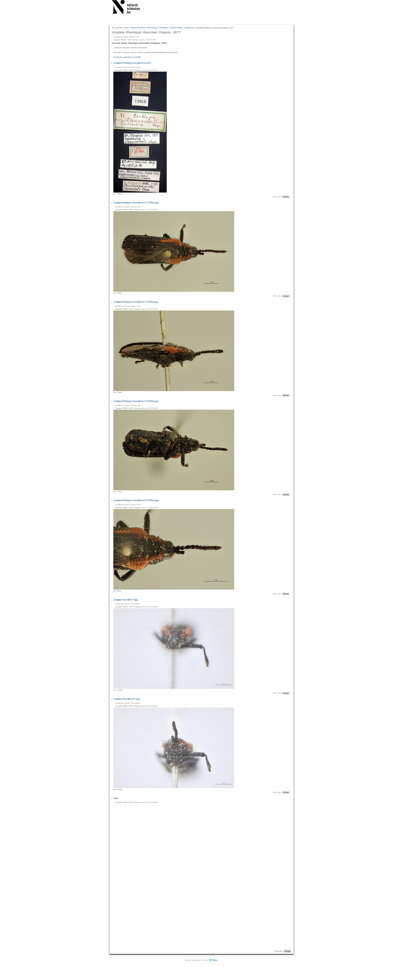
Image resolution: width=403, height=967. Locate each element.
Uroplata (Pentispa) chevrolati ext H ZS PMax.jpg (135, 500)
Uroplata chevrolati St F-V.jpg (126, 698)
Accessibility (196, 960)
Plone (213, 960)
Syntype (286, 197)
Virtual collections (137, 27)
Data (115, 798)
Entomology (152, 27)
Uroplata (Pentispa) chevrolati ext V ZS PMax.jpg (135, 401)
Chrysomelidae (176, 27)
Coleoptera (163, 27)
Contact (205, 960)
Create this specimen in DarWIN (127, 57)
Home (126, 27)
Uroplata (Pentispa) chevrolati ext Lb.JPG (132, 63)
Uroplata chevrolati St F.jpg (125, 599)
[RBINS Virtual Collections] (128, 7)
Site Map (187, 960)
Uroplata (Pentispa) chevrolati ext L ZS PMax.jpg (135, 301)
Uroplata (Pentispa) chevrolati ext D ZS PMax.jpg (135, 202)
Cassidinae (189, 27)
